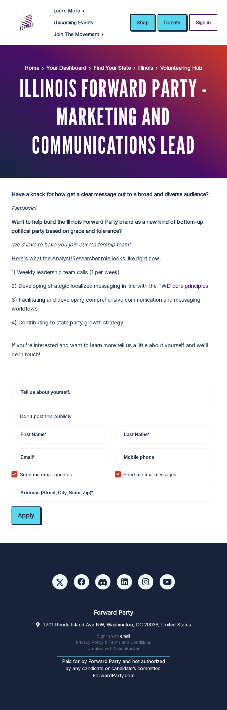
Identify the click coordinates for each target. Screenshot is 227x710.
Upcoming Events (73, 22)
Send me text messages (149, 474)
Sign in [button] (203, 22)
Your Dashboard (66, 68)
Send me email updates (46, 474)
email (125, 635)
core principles (190, 286)
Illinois (145, 68)
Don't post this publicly (46, 416)
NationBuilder (127, 648)
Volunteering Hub (181, 68)
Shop (143, 22)
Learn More (67, 11)
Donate (172, 22)
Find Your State (112, 68)
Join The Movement (76, 34)
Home (32, 68)
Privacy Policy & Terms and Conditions (113, 642)
